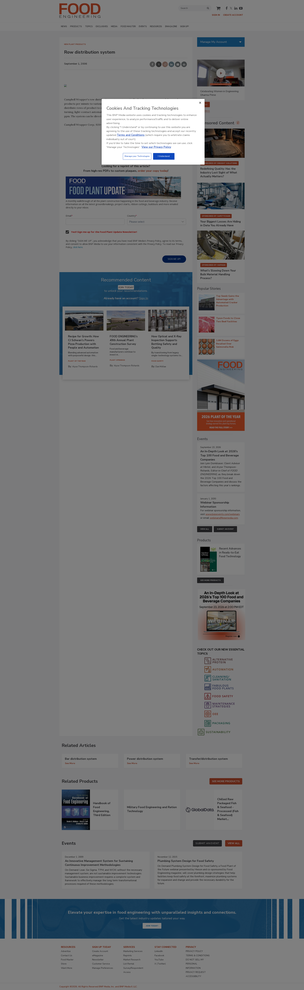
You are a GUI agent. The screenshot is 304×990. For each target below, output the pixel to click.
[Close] (200, 102)
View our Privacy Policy (156, 147)
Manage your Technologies (137, 156)
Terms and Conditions (131, 135)
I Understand (164, 156)
